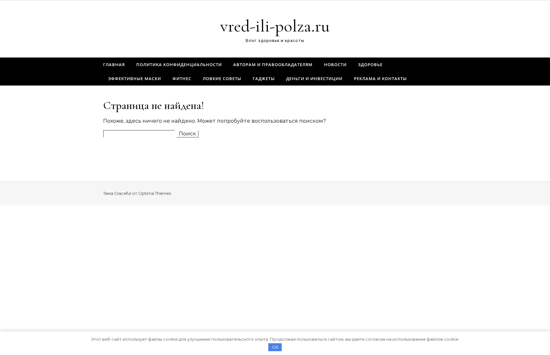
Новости (335, 64)
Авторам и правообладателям (273, 64)
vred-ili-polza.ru (275, 26)
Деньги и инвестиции (314, 78)
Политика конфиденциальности (179, 64)
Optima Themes (154, 193)
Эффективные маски (134, 78)
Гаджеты (264, 78)
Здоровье (370, 64)
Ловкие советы (222, 78)
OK (275, 347)
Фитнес (182, 78)
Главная (114, 64)
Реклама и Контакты (380, 78)
